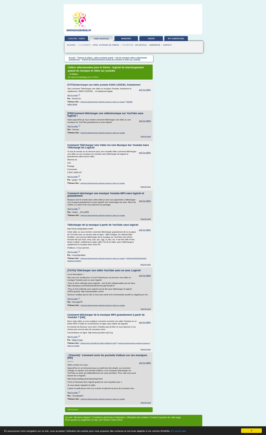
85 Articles (83, 77)
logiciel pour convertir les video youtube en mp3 (98, 343)
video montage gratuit (101, 40)
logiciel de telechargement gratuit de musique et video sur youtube (102, 102)
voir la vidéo (145, 90)
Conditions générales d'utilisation (108, 417)
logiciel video (76, 39)
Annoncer (154, 45)
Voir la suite (72, 95)
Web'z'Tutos (77, 340)
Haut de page (146, 136)
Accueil (71, 45)
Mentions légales (82, 417)
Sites (95, 45)
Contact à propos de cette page (165, 417)
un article (141, 45)
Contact (167, 45)
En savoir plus (178, 431)
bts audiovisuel (176, 39)
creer (151, 39)
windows (126, 39)
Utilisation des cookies (137, 417)
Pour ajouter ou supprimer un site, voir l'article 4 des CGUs (93, 420)
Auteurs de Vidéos (109, 45)
